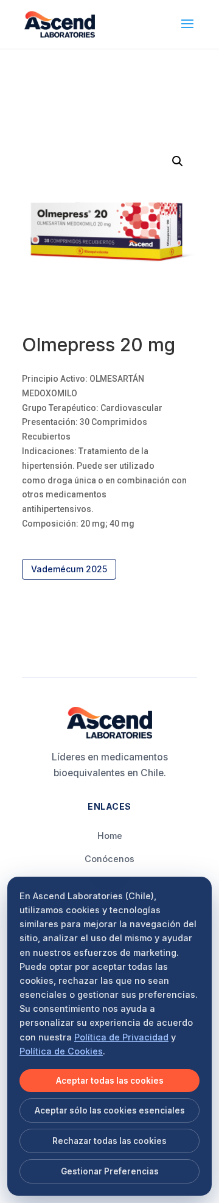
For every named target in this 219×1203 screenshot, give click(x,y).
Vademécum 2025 (69, 569)
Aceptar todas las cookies (110, 1081)
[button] (178, 161)
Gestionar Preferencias (110, 1171)
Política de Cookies (61, 1051)
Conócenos (109, 859)
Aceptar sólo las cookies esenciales (110, 1110)
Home (109, 835)
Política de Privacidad (121, 1037)
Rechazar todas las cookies (109, 1141)
